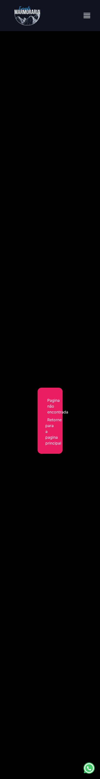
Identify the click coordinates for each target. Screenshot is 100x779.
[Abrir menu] (87, 15)
